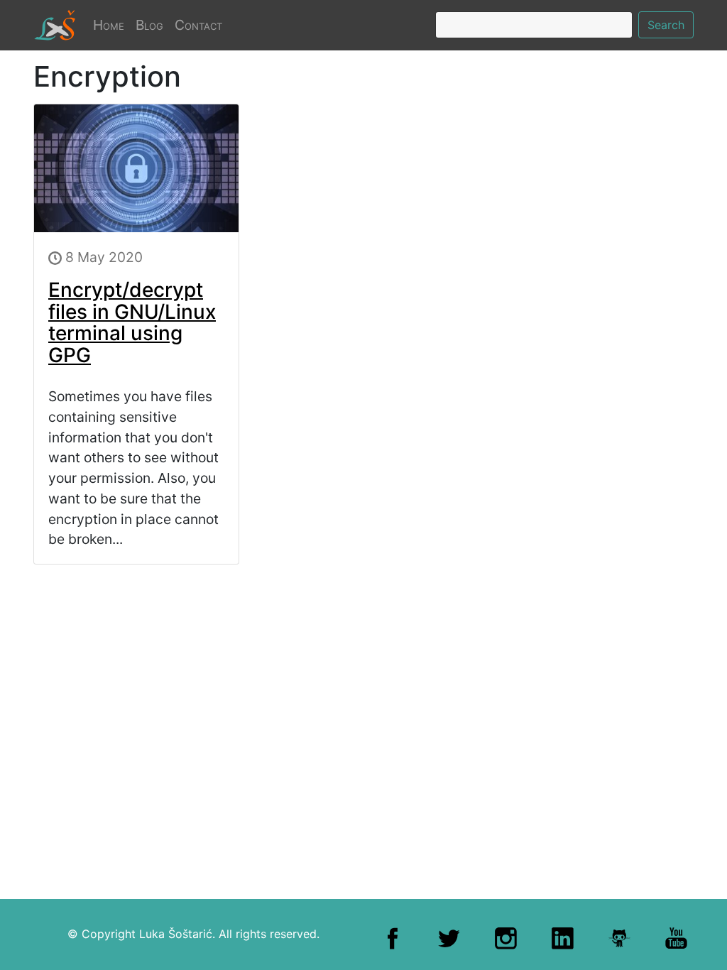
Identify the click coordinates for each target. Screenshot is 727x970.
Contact (198, 24)
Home (111, 24)
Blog (149, 24)
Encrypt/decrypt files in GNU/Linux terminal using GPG (132, 322)
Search (665, 25)
